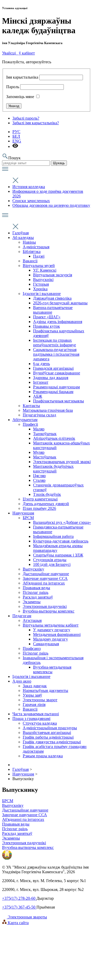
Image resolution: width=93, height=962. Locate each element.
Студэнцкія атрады (49, 560)
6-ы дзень (41, 363)
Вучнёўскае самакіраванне (56, 373)
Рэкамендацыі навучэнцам (56, 387)
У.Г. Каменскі (44, 270)
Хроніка (40, 289)
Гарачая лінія (34, 704)
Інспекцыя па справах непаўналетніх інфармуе (54, 342)
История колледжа (28, 186)
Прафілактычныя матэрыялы (58, 401)
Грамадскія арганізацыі (53, 368)
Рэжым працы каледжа (43, 756)
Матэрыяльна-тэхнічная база (48, 410)
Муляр (38, 452)
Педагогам (21, 616)
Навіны (29, 242)
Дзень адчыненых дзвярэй (46, 503)
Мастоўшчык (44, 457)
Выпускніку (33, 569)
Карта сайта (18, 922)
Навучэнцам (23, 513)
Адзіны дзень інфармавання (57, 321)
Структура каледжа (40, 723)
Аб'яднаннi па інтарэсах (44, 583)
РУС (16, 131)
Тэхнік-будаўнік (47, 494)
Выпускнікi (43, 279)
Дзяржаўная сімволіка (52, 298)
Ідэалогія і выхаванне (42, 293)
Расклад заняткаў (38, 597)
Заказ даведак (35, 686)
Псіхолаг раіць (35, 592)
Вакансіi (30, 261)
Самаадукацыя (46, 644)
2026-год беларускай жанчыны (60, 303)
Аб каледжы (23, 237)
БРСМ (28, 518)
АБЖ (37, 396)
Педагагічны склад (39, 415)
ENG (16, 141)
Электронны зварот (40, 700)
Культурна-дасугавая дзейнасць (60, 541)
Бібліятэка (32, 251)
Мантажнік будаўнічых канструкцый (53, 468)
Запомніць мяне (20, 96)
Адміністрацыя (36, 247)
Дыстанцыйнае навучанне (46, 574)
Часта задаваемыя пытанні (35, 714)
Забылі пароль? (25, 118)
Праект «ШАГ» (46, 317)
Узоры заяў (32, 695)
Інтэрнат (40, 382)
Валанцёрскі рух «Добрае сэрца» (62, 522)
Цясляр (39, 475)
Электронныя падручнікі (45, 606)
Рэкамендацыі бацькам (53, 391)
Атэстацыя (32, 620)
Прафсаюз (32, 648)
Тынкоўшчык (45, 433)
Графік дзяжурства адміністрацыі (52, 742)
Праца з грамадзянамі (31, 718)
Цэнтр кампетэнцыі (40, 499)
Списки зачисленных (31, 200)
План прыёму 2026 (39, 508)
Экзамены (32, 602)
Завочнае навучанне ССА (45, 578)
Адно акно (21, 681)
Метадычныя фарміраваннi (57, 634)
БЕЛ (16, 136)
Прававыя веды (36, 588)
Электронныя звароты (27, 917)
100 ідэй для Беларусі (52, 564)
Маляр (38, 429)
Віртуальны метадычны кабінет (51, 625)
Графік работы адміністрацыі (48, 737)
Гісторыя (41, 284)
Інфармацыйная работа (53, 536)
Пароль (12, 87)
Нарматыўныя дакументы (45, 690)
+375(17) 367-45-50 (19, 907)
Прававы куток (46, 326)
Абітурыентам (24, 419)
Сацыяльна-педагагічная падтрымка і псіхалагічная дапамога (56, 354)
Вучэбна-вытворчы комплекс (48, 611)
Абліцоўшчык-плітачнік (54, 438)
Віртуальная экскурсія (52, 275)
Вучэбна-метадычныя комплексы (52, 669)
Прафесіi (30, 424)
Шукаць (59, 163)
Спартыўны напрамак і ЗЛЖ (58, 555)
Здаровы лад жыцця (50, 377)
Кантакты (31, 405)
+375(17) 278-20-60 (19, 898)
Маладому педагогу (50, 639)
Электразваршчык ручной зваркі (62, 461)
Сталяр (39, 480)
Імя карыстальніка (22, 77)
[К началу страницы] (5, 930)
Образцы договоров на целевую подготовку (51, 205)
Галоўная (20, 233)
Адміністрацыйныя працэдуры (50, 728)
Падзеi (38, 256)
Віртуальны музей (39, 265)
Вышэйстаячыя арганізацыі (47, 732)
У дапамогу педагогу (51, 630)
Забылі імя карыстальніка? (35, 123)
